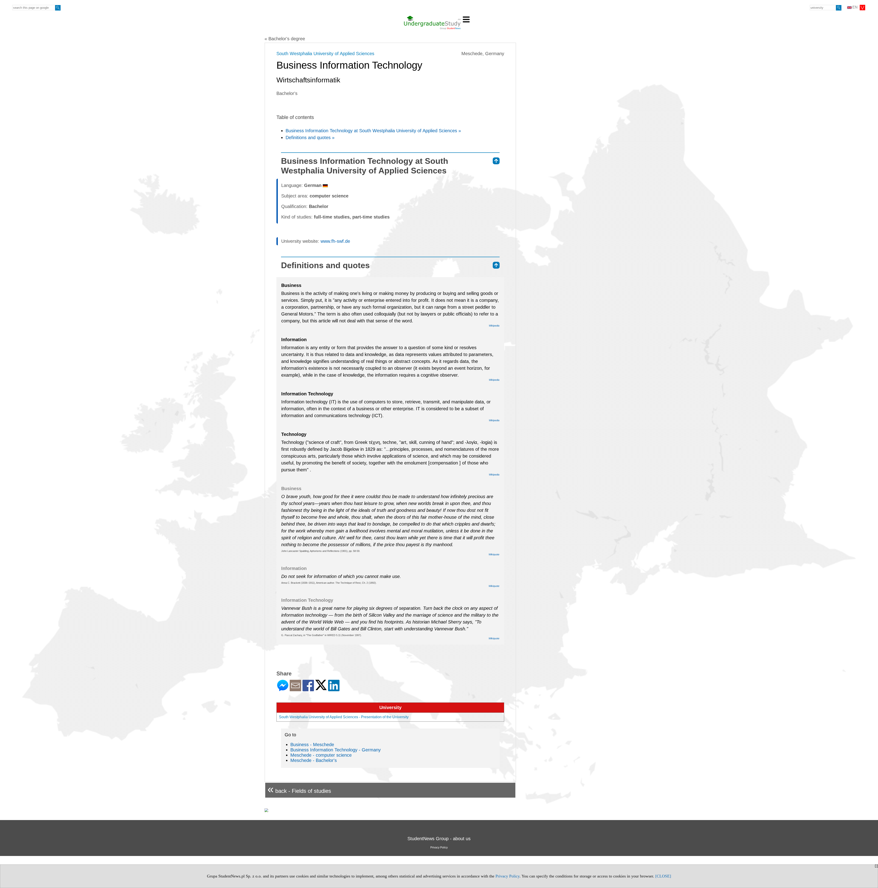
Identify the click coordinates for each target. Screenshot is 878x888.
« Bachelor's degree (285, 38)
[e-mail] (295, 689)
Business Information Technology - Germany (335, 749)
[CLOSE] (663, 876)
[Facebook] (308, 689)
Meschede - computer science (321, 755)
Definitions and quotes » (310, 137)
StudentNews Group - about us (439, 838)
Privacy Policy (507, 876)
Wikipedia (494, 325)
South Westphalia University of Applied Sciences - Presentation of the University (344, 717)
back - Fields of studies (299, 789)
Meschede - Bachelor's (313, 760)
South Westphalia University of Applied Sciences (325, 53)
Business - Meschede (312, 744)
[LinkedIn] (334, 689)
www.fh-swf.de (335, 241)
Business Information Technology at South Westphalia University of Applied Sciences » (373, 130)
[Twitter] (321, 688)
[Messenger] (282, 689)
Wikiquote (494, 554)
